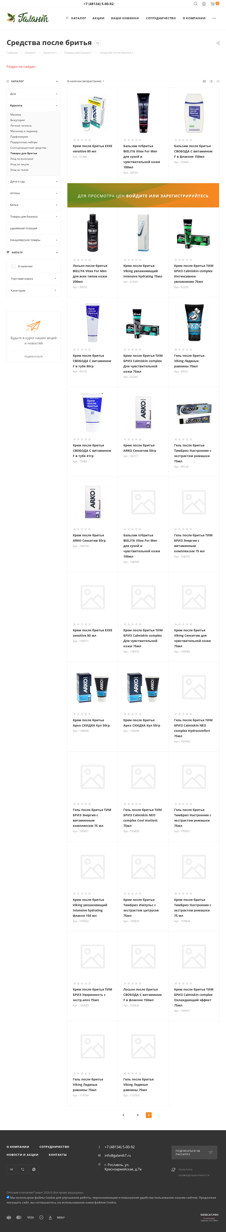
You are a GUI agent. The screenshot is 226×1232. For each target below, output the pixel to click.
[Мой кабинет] (204, 4)
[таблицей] (218, 81)
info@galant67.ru (118, 1155)
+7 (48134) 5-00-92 (99, 4)
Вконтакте (11, 1169)
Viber (22, 1169)
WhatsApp (34, 1169)
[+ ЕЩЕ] (214, 18)
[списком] (211, 81)
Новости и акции (23, 1155)
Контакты (58, 1155)
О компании (18, 1147)
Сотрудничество (54, 1147)
